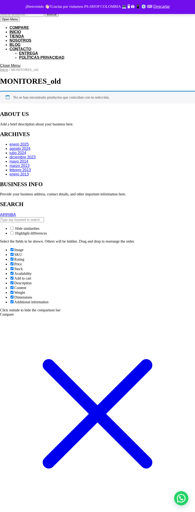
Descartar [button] (161, 7)
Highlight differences (30, 233)
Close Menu (10, 66)
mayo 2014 (19, 161)
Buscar (52, 14)
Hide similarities (26, 228)
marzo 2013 (19, 166)
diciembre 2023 (23, 157)
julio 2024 (18, 153)
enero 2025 (19, 144)
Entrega (28, 53)
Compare (19, 28)
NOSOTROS (20, 40)
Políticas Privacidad (41, 57)
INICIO (15, 32)
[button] (181, 498)
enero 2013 (19, 174)
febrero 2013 (20, 170)
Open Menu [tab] (11, 19)
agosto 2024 (20, 149)
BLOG (15, 45)
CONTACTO (20, 49)
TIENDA (17, 36)
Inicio (4, 70)
